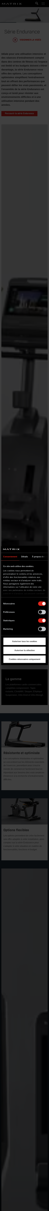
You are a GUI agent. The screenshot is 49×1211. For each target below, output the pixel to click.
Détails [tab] (24, 556)
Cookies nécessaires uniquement (24, 659)
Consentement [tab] (10, 556)
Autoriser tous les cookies (24, 641)
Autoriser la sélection (24, 650)
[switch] (42, 612)
